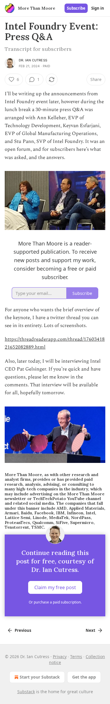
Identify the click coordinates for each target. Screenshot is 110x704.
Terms (76, 656)
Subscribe (76, 8)
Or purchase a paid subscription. (55, 602)
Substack (26, 691)
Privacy (60, 656)
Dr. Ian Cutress (33, 60)
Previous (23, 630)
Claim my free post (55, 587)
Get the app (84, 677)
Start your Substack (40, 677)
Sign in (97, 8)
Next (90, 630)
